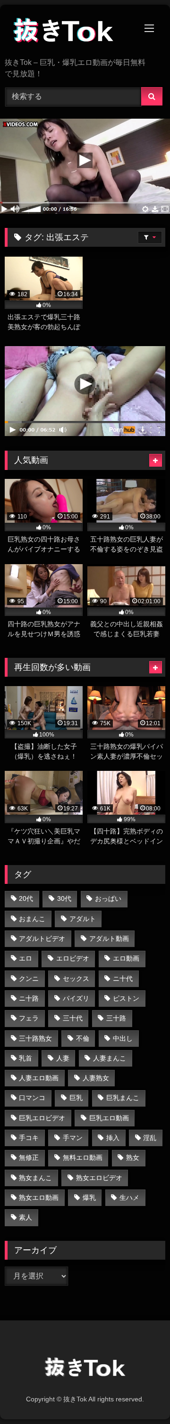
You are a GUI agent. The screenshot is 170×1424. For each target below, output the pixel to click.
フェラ (29, 1018)
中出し (123, 1038)
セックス (76, 978)
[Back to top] (140, 1396)
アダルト (82, 918)
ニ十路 (29, 998)
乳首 (25, 1058)
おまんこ (32, 918)
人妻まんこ (109, 1058)
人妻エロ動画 (39, 1078)
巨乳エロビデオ (42, 1118)
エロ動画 (126, 958)
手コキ (29, 1137)
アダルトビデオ (42, 938)
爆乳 (89, 1197)
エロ (25, 958)
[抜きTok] (70, 32)
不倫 (82, 1038)
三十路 (116, 1018)
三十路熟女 (35, 1038)
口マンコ (32, 1097)
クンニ (29, 978)
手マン (73, 1137)
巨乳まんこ (122, 1097)
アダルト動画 (109, 938)
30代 (64, 898)
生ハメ (129, 1197)
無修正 (29, 1157)
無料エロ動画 (82, 1157)
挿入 (112, 1137)
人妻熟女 (96, 1078)
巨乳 (76, 1097)
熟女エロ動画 (39, 1197)
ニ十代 (123, 978)
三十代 (73, 1018)
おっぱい (108, 898)
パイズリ (76, 998)
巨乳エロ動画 (109, 1118)
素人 (25, 1217)
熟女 (132, 1157)
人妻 (62, 1058)
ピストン (126, 998)
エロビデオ (72, 958)
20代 (26, 898)
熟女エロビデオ (99, 1177)
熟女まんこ (35, 1177)
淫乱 (149, 1137)
